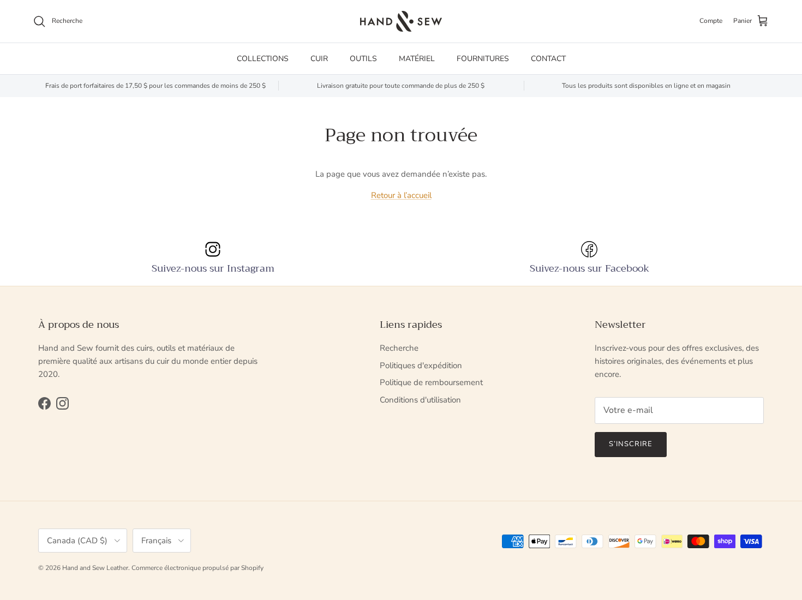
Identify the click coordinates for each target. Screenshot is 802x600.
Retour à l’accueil (401, 195)
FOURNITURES (483, 58)
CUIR (319, 58)
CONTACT (548, 58)
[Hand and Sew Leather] (401, 21)
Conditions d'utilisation (420, 399)
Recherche (399, 348)
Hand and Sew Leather (95, 567)
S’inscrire (631, 444)
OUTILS (363, 58)
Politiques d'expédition (421, 365)
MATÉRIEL (417, 58)
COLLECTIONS (263, 58)
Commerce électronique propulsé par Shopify (197, 567)
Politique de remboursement (431, 382)
